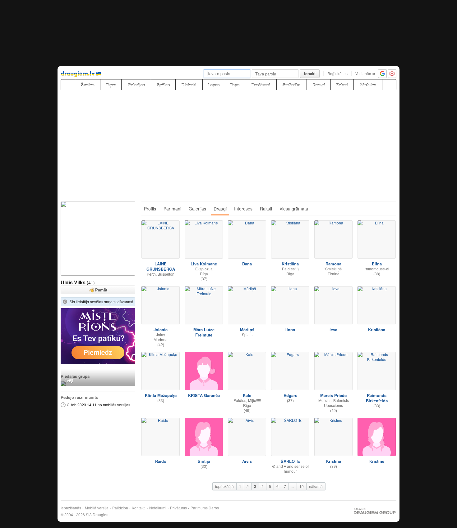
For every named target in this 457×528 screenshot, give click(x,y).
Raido (160, 461)
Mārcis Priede (333, 395)
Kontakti (138, 507)
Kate (247, 395)
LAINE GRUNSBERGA (160, 266)
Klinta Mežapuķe (161, 395)
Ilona (290, 329)
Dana (247, 264)
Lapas (213, 85)
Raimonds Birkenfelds (377, 398)
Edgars (290, 395)
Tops (234, 85)
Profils (150, 208)
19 (301, 486)
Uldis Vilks (73, 282)
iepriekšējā (224, 486)
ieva (333, 329)
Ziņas (111, 85)
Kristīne (333, 461)
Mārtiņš (247, 329)
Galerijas (136, 85)
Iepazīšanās (71, 507)
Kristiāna (290, 264)
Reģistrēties (337, 73)
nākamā (316, 486)
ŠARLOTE (290, 461)
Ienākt (310, 73)
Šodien (88, 85)
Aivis (247, 461)
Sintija (204, 461)
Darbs (214, 507)
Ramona (333, 264)
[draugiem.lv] (68, 84)
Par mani (172, 208)
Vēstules (368, 85)
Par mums (199, 507)
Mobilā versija (96, 507)
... (292, 486)
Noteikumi (157, 507)
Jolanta (161, 329)
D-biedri (188, 85)
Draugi (318, 85)
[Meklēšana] (389, 84)
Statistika (291, 85)
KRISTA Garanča (204, 395)
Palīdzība (120, 507)
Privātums (178, 507)
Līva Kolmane (204, 264)
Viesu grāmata (293, 208)
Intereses (243, 208)
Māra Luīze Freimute (204, 332)
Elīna (377, 264)
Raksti (342, 85)
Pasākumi (260, 85)
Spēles (163, 85)
